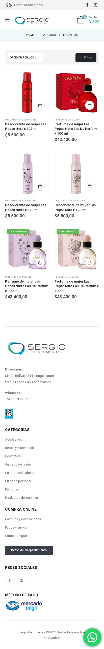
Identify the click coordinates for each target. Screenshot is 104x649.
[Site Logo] (32, 21)
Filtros (88, 57)
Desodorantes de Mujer (20, 119)
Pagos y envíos (16, 527)
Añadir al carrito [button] (40, 105)
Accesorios (13, 439)
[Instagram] (95, 5)
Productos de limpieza (21, 498)
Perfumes (12, 489)
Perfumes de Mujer (67, 119)
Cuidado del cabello (19, 473)
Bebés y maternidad (19, 448)
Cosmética (13, 456)
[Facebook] (87, 5)
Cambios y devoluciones (23, 519)
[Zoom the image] (9, 412)
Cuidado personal (18, 481)
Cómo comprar (16, 536)
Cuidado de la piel (18, 464)
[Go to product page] (27, 92)
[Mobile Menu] (9, 19)
